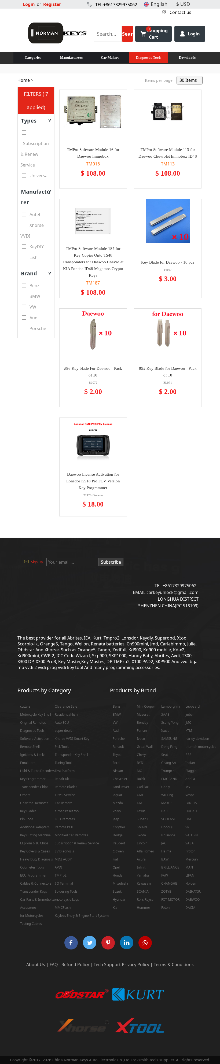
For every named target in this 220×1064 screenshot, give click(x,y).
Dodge (118, 835)
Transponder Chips (34, 787)
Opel (116, 867)
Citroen (118, 851)
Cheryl (141, 754)
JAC (163, 843)
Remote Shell (30, 746)
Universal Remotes (34, 803)
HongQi (167, 827)
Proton (190, 851)
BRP (188, 754)
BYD (140, 762)
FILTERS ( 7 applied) (36, 100)
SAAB (165, 714)
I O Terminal (64, 883)
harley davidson (197, 738)
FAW (164, 875)
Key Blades (28, 811)
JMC (188, 722)
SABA (189, 843)
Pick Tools (62, 746)
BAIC (165, 811)
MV (187, 787)
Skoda (141, 835)
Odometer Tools (32, 867)
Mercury (191, 859)
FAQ (54, 964)
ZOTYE (166, 891)
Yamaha (143, 875)
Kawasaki (144, 883)
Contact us (180, 12)
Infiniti (141, 867)
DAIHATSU (193, 891)
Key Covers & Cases (35, 851)
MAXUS (167, 803)
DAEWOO (192, 899)
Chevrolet (120, 779)
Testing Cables (31, 923)
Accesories (28, 907)
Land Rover (121, 787)
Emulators (27, 762)
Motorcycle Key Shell (35, 714)
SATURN (191, 835)
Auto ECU (62, 722)
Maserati (143, 714)
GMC (140, 795)
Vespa (190, 795)
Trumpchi (168, 771)
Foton (165, 907)
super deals (63, 730)
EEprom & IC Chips (34, 843)
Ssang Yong (169, 722)
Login (29, 4)
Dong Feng (169, 746)
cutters (25, 706)
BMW (117, 714)
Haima (166, 851)
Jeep (116, 819)
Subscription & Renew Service (77, 843)
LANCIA (191, 803)
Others (25, 795)
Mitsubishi (120, 883)
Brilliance (168, 835)
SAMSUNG (169, 738)
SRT (188, 827)
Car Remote (63, 803)
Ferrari (142, 730)
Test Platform (65, 771)
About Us (35, 964)
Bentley (142, 722)
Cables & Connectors (36, 883)
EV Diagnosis (64, 851)
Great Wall (145, 746)
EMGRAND (169, 779)
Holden (190, 883)
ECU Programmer (33, 875)
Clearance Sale (66, 706)
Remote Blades (66, 787)
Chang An (168, 762)
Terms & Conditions (174, 964)
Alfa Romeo (145, 851)
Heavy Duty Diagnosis (36, 859)
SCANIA (143, 891)
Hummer (143, 907)
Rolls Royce (145, 899)
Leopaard (192, 706)
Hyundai (119, 899)
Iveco (141, 738)
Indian (190, 762)
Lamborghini (170, 706)
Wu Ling (167, 795)
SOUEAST (168, 819)
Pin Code (26, 819)
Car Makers (110, 58)
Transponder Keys (33, 891)
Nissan (118, 771)
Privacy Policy (135, 964)
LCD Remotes (65, 819)
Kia (115, 907)
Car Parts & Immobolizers (39, 899)
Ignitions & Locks (32, 754)
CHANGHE (169, 883)
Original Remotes (33, 722)
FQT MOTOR (170, 899)
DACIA (190, 907)
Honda (118, 875)
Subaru (142, 819)
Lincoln (142, 843)
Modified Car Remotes (71, 835)
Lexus (141, 811)
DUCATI (191, 811)
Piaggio (190, 771)
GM (139, 803)
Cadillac (143, 787)
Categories (33, 58)
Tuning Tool (63, 762)
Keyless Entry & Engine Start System (82, 915)
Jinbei (189, 714)
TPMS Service (65, 795)
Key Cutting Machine (35, 835)
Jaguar (117, 795)
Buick (141, 779)
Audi (116, 730)
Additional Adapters (35, 827)
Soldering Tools (66, 891)
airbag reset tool (67, 811)
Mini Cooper (146, 706)
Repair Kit (62, 779)
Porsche (119, 738)
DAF (188, 819)
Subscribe (111, 562)
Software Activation (34, 738)
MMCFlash (63, 907)
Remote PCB (64, 827)
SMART (142, 827)
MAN (189, 867)
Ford (116, 762)
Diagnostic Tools (148, 58)
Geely (165, 787)
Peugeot (119, 843)
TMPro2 (61, 875)
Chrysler (119, 827)
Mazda (118, 803)
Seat (164, 754)
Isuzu (165, 730)
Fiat (115, 859)
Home (23, 80)
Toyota (118, 754)
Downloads (187, 58)
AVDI (58, 867)
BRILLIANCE (170, 867)
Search (127, 36)
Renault (118, 746)
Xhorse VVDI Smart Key (72, 738)
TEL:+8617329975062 (116, 5)
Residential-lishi (66, 714)
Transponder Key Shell (71, 754)
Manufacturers (71, 58)
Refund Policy (75, 964)
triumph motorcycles (200, 746)
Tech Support (107, 964)
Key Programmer (33, 779)
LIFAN (189, 875)
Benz (116, 706)
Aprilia (190, 779)
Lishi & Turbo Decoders (37, 771)
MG (139, 771)
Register (52, 4)
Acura (141, 859)
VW (115, 722)
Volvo (117, 811)
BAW (164, 859)
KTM (188, 730)
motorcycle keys (67, 899)
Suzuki (117, 891)
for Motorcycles (31, 915)
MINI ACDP (63, 859)
